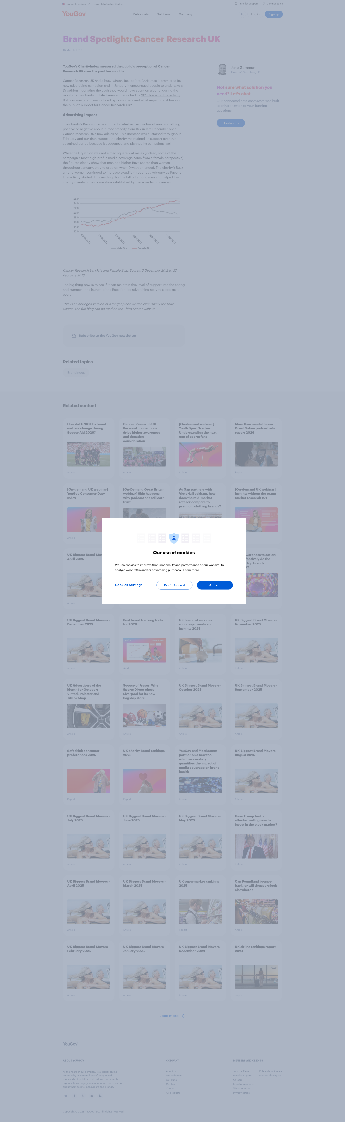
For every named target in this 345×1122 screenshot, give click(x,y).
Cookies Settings (128, 584)
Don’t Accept (174, 585)
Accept (215, 585)
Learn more (191, 569)
